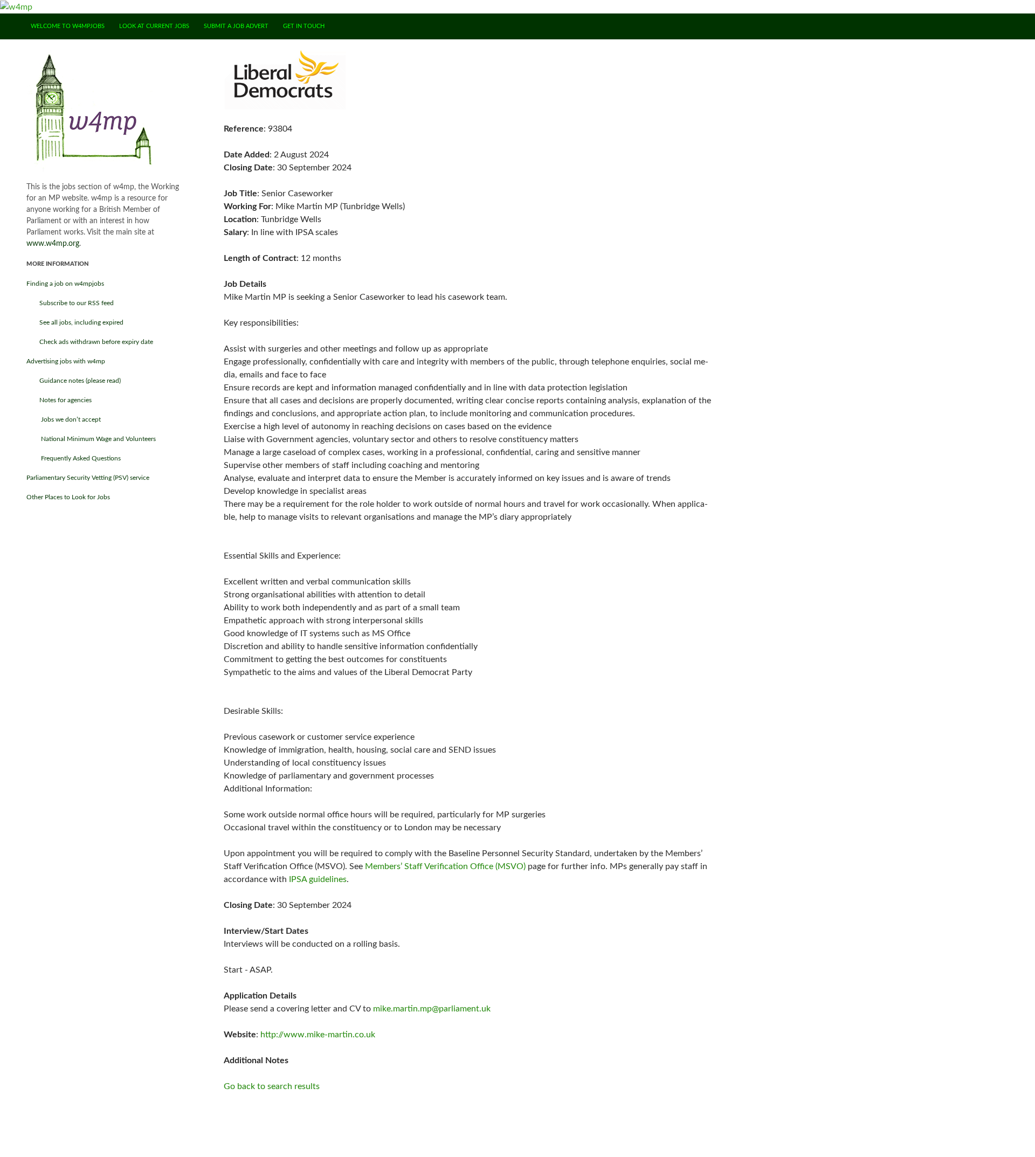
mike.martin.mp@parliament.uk (432, 1008)
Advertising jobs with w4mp (65, 361)
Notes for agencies (59, 400)
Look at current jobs (154, 26)
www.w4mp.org (52, 243)
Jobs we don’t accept (63, 419)
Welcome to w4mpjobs (68, 26)
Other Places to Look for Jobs (68, 497)
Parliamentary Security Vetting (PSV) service (87, 477)
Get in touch (304, 26)
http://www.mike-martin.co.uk (317, 1034)
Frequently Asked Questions (73, 458)
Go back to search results (272, 1086)
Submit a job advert (236, 26)
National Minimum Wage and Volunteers (91, 439)
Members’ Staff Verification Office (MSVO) (445, 866)
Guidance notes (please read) (73, 380)
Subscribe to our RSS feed (70, 303)
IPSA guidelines (318, 879)
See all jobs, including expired (74, 322)
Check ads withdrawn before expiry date (89, 342)
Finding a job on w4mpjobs (65, 283)
